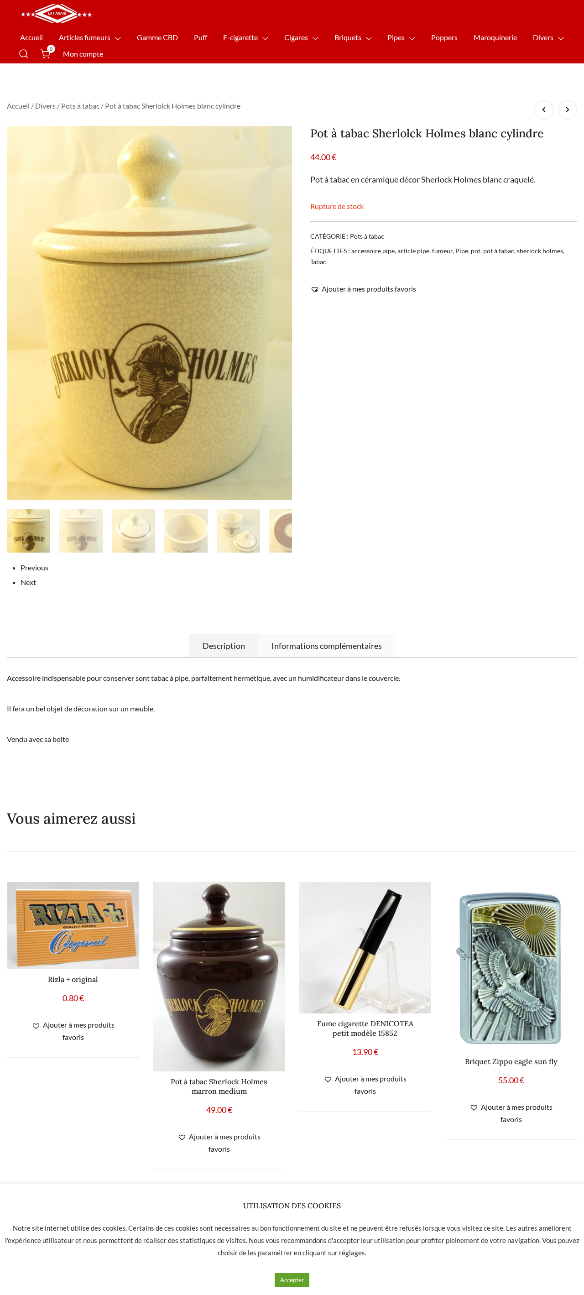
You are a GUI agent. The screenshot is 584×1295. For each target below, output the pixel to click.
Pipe (461, 251)
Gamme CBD (157, 37)
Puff (200, 37)
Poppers (444, 37)
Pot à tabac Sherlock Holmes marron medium (219, 1086)
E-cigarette (240, 37)
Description (224, 646)
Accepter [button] (292, 1280)
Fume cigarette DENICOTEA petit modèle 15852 (365, 1028)
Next (28, 582)
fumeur (442, 251)
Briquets (347, 37)
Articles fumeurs (84, 37)
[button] (363, 289)
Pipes (396, 37)
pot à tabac (498, 251)
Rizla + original (73, 979)
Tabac (318, 262)
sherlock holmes (540, 251)
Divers (543, 37)
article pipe (413, 251)
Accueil (31, 37)
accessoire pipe (373, 251)
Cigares (296, 37)
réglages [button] (352, 1252)
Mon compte (83, 53)
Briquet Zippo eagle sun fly (511, 1061)
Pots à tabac (80, 105)
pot (475, 251)
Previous (34, 567)
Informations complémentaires (326, 646)
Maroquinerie (495, 37)
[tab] (224, 645)
